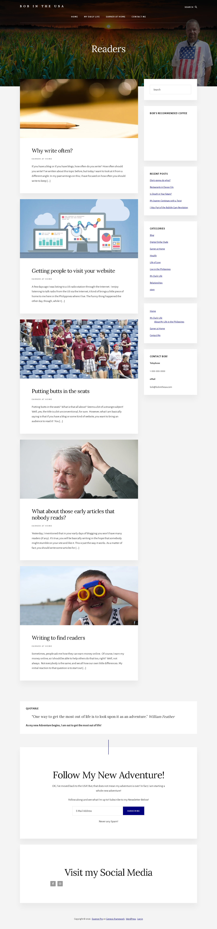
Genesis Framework (115, 919)
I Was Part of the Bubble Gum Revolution (169, 207)
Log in (140, 919)
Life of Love (155, 262)
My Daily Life (156, 276)
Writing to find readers (58, 637)
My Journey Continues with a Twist (166, 201)
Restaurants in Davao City (162, 187)
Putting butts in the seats (60, 391)
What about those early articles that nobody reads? (73, 514)
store (152, 289)
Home (153, 311)
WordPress (131, 919)
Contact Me (155, 335)
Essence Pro (97, 919)
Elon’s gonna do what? (160, 180)
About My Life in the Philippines (169, 322)
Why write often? (52, 150)
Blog (152, 235)
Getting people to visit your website (73, 270)
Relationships (156, 283)
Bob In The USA (42, 6)
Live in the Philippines (160, 269)
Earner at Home (42, 159)
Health (153, 256)
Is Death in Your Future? (161, 194)
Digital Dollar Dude (159, 242)
